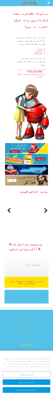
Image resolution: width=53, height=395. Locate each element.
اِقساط (39, 51)
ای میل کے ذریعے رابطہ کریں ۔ (29, 75)
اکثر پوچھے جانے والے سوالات (27, 334)
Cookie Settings (27, 345)
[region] (26, 373)
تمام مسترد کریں (26, 382)
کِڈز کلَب (38, 53)
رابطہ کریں (27, 339)
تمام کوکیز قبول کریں (26, 390)
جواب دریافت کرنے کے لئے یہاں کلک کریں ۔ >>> (26, 282)
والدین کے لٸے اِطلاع (27, 328)
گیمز (39, 49)
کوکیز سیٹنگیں (26, 374)
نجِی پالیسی (27, 323)
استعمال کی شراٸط (27, 317)
